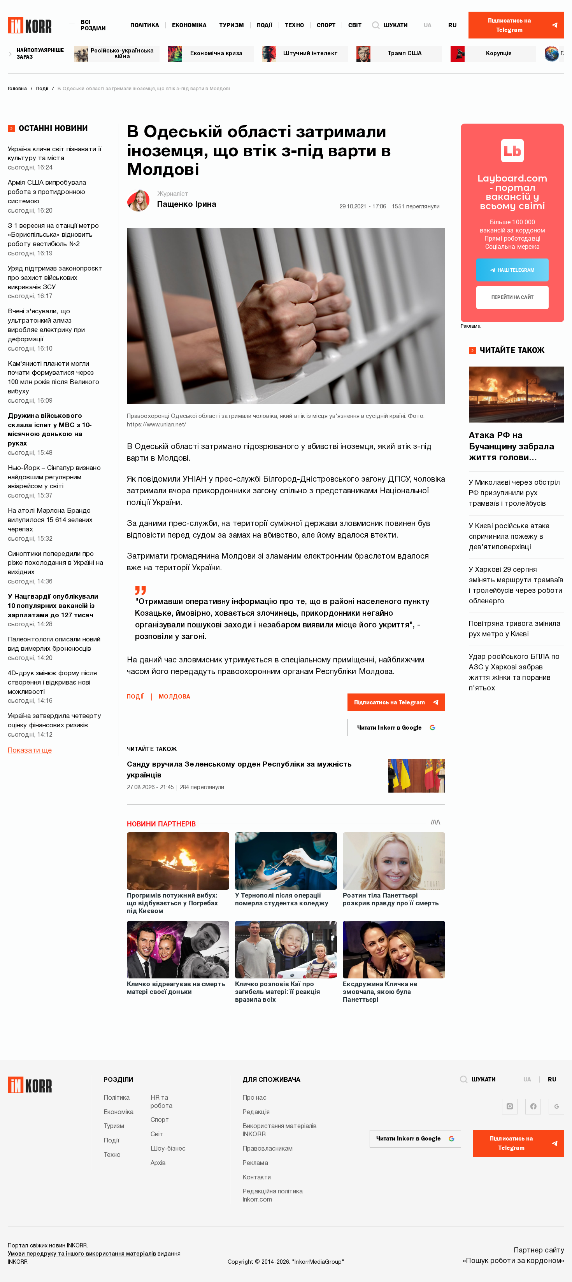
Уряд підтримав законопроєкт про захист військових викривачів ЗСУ (55, 278)
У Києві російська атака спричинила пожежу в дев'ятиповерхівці (509, 537)
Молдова (175, 697)
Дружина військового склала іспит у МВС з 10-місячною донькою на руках (50, 430)
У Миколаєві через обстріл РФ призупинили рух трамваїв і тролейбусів (514, 493)
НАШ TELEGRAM (516, 270)
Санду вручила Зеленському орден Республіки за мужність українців (239, 770)
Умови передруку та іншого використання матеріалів (82, 1254)
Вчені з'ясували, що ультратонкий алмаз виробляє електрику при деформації (46, 325)
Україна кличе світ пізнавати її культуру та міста (54, 154)
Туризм (231, 25)
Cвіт (354, 25)
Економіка (189, 25)
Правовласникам (267, 1149)
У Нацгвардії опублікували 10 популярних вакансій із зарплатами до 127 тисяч (53, 606)
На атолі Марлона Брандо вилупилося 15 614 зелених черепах (50, 520)
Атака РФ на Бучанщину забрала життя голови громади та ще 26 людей (511, 448)
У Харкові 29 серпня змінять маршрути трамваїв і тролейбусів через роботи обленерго (516, 586)
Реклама (255, 1163)
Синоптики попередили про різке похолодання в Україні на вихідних (55, 563)
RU (452, 25)
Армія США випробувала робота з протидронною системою (47, 192)
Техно (294, 25)
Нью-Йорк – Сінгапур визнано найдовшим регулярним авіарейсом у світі (54, 477)
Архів (158, 1163)
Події (265, 25)
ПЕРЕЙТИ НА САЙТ (512, 297)
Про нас (254, 1098)
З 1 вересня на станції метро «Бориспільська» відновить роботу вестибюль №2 (53, 235)
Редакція (256, 1112)
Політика (144, 25)
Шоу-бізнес (168, 1149)
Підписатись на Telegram (389, 702)
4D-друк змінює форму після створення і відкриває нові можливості (52, 683)
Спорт (326, 25)
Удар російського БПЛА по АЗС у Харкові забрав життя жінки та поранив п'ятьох (514, 673)
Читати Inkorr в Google (389, 728)
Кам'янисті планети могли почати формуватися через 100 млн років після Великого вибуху (53, 378)
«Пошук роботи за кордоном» (513, 1261)
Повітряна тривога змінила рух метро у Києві (515, 629)
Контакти (256, 1178)
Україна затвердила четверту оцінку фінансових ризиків (54, 720)
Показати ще (30, 751)
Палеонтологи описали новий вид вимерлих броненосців (54, 644)
